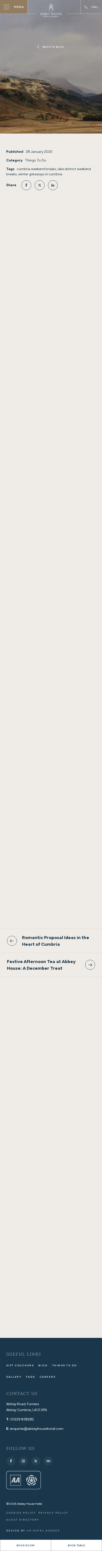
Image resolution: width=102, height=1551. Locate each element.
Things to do (64, 1365)
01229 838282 (22, 1419)
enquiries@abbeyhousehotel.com (36, 1429)
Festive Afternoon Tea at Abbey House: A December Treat (41, 965)
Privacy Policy (53, 1512)
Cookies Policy (21, 1512)
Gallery (14, 1376)
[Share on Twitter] (40, 185)
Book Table (76, 1545)
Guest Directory (22, 1519)
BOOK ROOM (26, 1545)
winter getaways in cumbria (40, 174)
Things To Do (35, 160)
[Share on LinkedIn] (53, 185)
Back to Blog (53, 46)
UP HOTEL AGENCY (33, 1530)
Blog (43, 1365)
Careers (48, 1376)
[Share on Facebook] (26, 185)
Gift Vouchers (20, 1365)
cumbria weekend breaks (36, 169)
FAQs (30, 1376)
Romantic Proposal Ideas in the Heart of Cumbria (55, 941)
